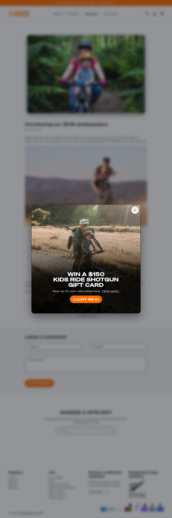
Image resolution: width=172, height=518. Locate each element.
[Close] (135, 210)
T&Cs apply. (110, 291)
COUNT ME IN (86, 299)
